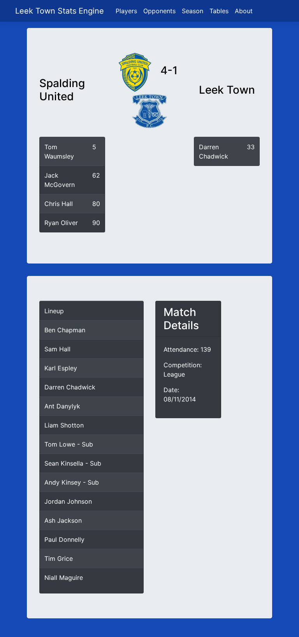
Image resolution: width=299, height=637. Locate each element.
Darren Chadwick (69, 387)
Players (126, 11)
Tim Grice (58, 558)
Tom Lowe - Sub (68, 444)
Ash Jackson (63, 520)
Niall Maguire (63, 577)
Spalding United (62, 90)
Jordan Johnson (68, 501)
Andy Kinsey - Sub (71, 482)
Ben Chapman (64, 330)
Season (192, 11)
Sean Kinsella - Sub (72, 463)
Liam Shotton (64, 425)
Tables (219, 11)
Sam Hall (57, 349)
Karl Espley (60, 368)
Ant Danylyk (62, 406)
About (244, 11)
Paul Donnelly (64, 539)
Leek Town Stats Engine (60, 11)
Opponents (159, 11)
